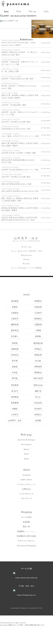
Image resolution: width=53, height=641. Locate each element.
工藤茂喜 (38, 325)
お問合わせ (26, 489)
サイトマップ (26, 498)
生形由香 (38, 308)
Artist (6, 11)
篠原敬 (38, 337)
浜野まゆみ (38, 386)
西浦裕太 (38, 373)
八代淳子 (15, 415)
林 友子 (15, 392)
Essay (26, 459)
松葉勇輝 (15, 403)
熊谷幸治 (15, 331)
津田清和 (38, 367)
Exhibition (46, 12)
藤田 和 (38, 392)
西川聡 (15, 379)
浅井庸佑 (15, 302)
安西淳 (15, 308)
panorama (17, 4)
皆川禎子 (38, 409)
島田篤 (15, 344)
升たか (38, 398)
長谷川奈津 (38, 379)
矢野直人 (38, 415)
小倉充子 (15, 319)
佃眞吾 (14, 367)
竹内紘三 (38, 350)
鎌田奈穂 (15, 325)
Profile (26, 263)
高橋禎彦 (15, 350)
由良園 (38, 421)
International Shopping (26, 546)
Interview (26, 251)
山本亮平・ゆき (14, 421)
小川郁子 (38, 313)
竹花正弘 (15, 355)
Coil (40, 608)
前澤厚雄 (14, 398)
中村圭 (14, 373)
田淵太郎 (38, 355)
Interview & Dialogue (26, 440)
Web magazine (32, 12)
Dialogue (26, 268)
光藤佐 (15, 409)
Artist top (26, 247)
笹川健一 (15, 337)
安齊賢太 (38, 302)
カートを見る (26, 517)
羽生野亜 (15, 386)
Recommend (26, 444)
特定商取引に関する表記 (26, 536)
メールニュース (26, 484)
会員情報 (26, 522)
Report (26, 449)
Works (26, 259)
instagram (27, 475)
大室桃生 (15, 313)
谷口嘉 (38, 361)
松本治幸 (38, 403)
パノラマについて (26, 494)
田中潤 (14, 361)
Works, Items (18, 12)
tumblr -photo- (26, 479)
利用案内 (26, 531)
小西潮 (38, 331)
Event (26, 454)
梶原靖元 (38, 319)
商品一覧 (26, 527)
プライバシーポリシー (26, 541)
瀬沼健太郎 (38, 344)
